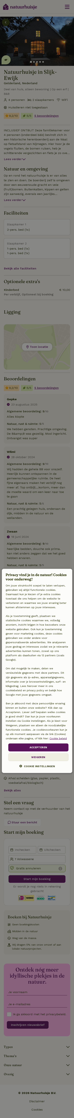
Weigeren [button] (38, 757)
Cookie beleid (58, 738)
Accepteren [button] (38, 747)
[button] (37, 766)
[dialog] (37, 671)
